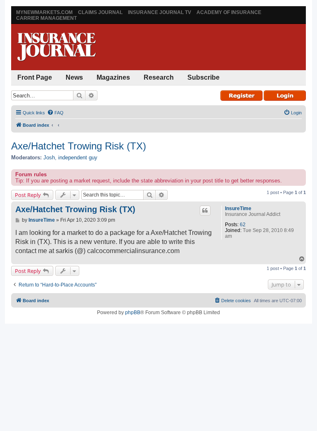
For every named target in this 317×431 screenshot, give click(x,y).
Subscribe (203, 77)
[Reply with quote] (205, 211)
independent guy (77, 157)
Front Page (34, 77)
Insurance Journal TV (159, 12)
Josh (49, 157)
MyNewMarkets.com (44, 12)
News (74, 77)
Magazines (113, 77)
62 (243, 224)
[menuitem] (55, 113)
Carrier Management (46, 18)
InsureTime (238, 208)
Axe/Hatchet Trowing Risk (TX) (78, 146)
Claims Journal (100, 12)
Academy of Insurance (228, 12)
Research (159, 77)
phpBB (132, 312)
